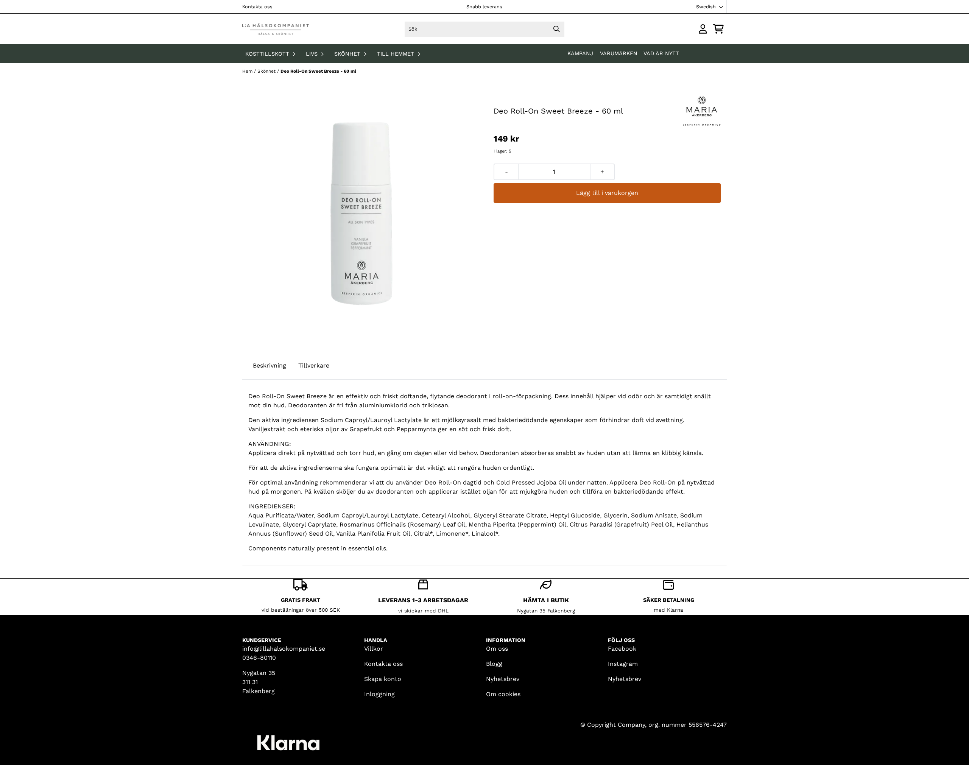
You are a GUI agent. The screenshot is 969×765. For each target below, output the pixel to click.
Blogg (494, 663)
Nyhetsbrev (502, 678)
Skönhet (267, 71)
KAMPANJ (581, 53)
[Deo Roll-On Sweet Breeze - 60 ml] (361, 213)
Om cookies (503, 694)
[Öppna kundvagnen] (718, 29)
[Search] (556, 29)
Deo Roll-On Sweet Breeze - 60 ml (318, 71)
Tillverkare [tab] (313, 365)
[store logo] (275, 29)
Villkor (373, 648)
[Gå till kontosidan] (703, 29)
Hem (248, 71)
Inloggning (379, 694)
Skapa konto (382, 678)
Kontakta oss (257, 6)
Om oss (497, 648)
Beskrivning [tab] (269, 365)
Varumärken (618, 53)
